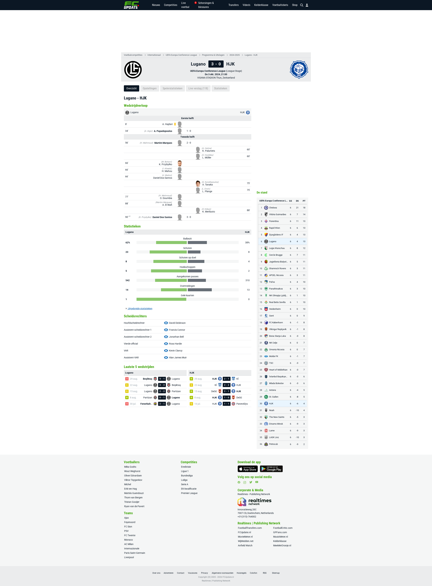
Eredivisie (186, 466)
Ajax (126, 517)
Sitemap (276, 573)
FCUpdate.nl (244, 532)
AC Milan (128, 544)
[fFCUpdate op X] (251, 482)
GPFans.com (280, 532)
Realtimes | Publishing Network (216, 581)
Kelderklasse (261, 5)
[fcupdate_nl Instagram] (245, 482)
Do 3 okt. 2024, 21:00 (216, 74)
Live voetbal (187, 5)
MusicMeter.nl (280, 536)
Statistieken (220, 88)
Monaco (128, 539)
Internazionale (131, 548)
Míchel (127, 484)
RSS (264, 573)
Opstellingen (150, 88)
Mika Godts (130, 466)
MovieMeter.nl (245, 536)
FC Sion (128, 526)
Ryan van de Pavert (134, 506)
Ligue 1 (185, 471)
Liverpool (129, 557)
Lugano (134, 112)
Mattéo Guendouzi (134, 493)
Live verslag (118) (198, 88)
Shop (295, 5)
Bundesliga (187, 475)
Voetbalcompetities (133, 55)
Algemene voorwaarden (222, 573)
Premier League (189, 493)
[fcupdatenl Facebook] (239, 482)
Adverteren (168, 573)
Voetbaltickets (280, 5)
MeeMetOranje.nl (282, 545)
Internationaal (154, 55)
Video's (246, 5)
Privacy (204, 573)
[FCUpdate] (131, 5)
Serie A (184, 484)
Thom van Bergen (133, 497)
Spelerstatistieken (172, 88)
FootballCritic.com (282, 528)
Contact (180, 573)
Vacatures (192, 573)
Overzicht (131, 88)
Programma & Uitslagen (213, 55)
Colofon (253, 573)
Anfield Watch (245, 545)
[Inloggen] (305, 5)
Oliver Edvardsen (133, 475)
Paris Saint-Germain (134, 553)
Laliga (184, 480)
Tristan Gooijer (131, 502)
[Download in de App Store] (248, 468)
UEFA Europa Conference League (181, 55)
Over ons (156, 573)
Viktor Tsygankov (133, 480)
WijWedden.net (245, 541)
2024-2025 (235, 55)
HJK (242, 112)
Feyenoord (129, 522)
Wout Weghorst (132, 471)
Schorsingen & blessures (206, 5)
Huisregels (241, 573)
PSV (126, 531)
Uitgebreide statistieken (139, 308)
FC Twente (129, 535)
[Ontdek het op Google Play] (271, 468)
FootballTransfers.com (250, 528)
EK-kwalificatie (188, 488)
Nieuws (156, 5)
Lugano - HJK (251, 55)
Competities (170, 5)
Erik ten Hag (130, 488)
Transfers (233, 5)
